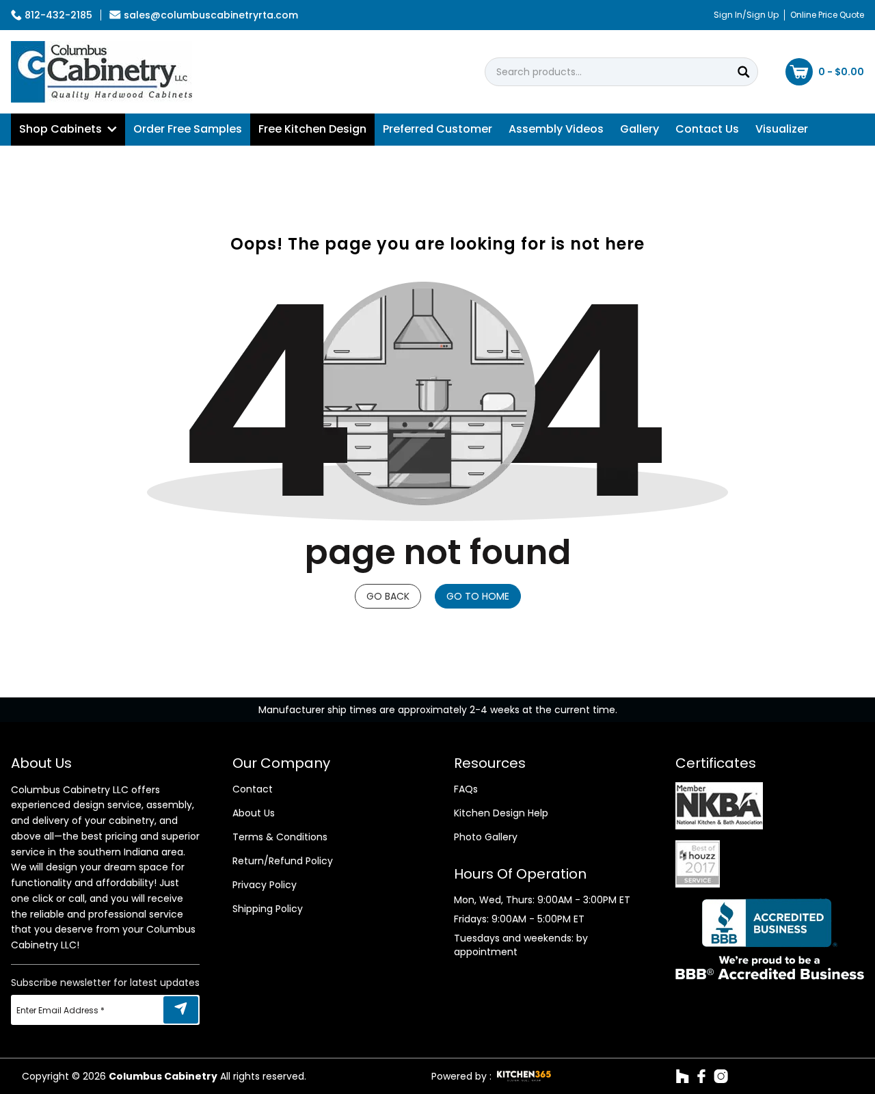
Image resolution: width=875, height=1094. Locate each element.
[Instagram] (721, 1076)
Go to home (477, 596)
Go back (387, 596)
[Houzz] (682, 1076)
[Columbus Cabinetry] (101, 72)
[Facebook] (701, 1076)
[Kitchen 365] (524, 1076)
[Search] (744, 72)
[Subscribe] (180, 1010)
